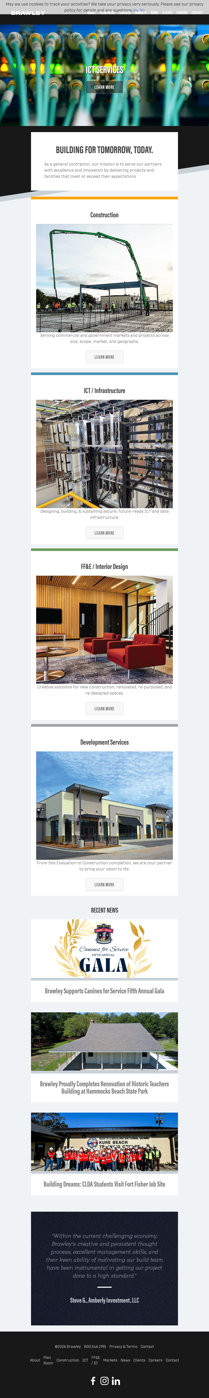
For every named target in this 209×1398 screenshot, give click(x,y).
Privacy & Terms (123, 1346)
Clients (139, 1360)
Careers (155, 1360)
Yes (135, 10)
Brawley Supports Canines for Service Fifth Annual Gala (104, 990)
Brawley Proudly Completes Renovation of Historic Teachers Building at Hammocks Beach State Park (104, 1087)
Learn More (104, 86)
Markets (110, 1360)
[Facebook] (93, 1383)
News (125, 1360)
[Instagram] (104, 1383)
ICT (85, 1360)
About (35, 1360)
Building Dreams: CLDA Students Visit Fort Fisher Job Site (104, 1183)
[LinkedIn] (116, 1383)
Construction (68, 1360)
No (142, 10)
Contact (147, 1346)
